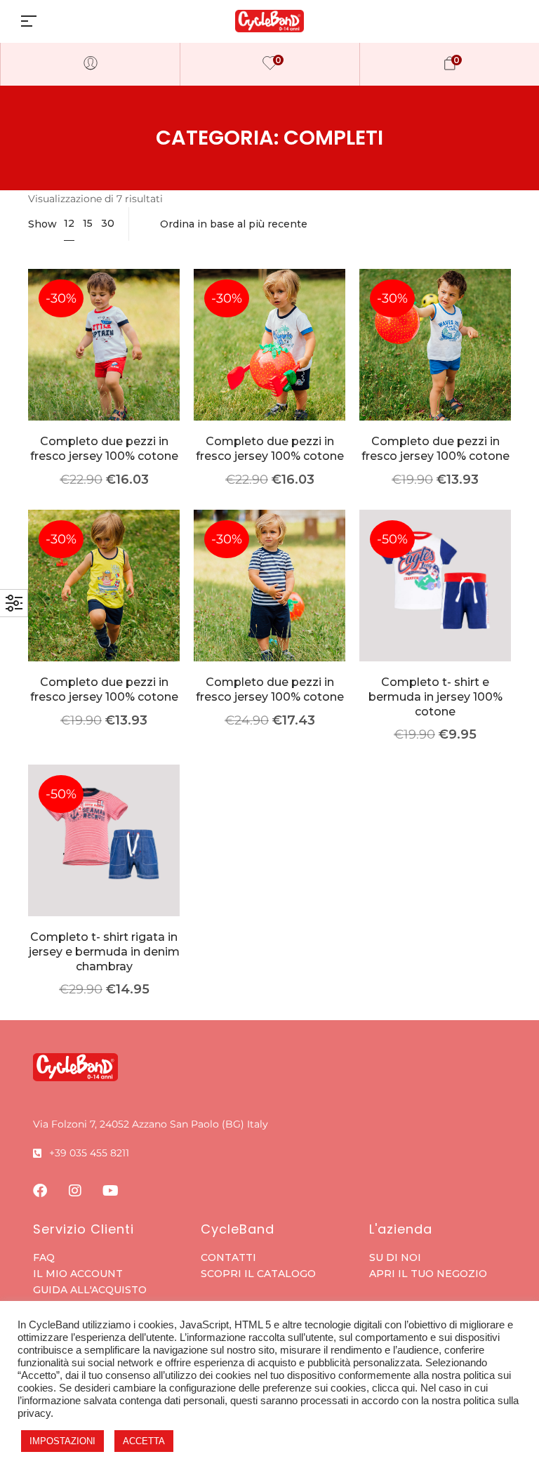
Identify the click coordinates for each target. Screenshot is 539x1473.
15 (88, 223)
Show (42, 224)
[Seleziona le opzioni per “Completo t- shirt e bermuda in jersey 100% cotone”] (435, 606)
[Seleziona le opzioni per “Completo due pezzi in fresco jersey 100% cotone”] (104, 365)
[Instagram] (75, 1191)
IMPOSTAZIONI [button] (62, 1441)
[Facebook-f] (40, 1191)
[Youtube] (110, 1191)
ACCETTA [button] (144, 1441)
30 (107, 223)
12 (69, 223)
